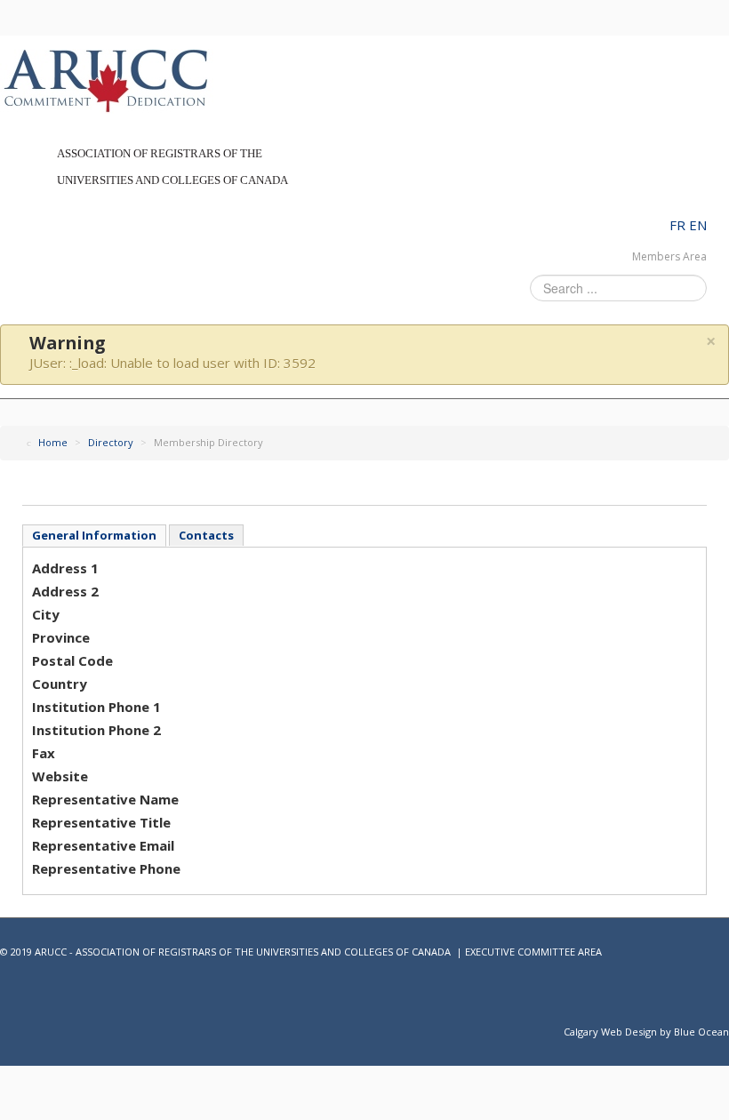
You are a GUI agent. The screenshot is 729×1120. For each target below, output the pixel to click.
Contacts (206, 535)
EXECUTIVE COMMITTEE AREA (533, 951)
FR (679, 225)
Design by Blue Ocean (677, 1031)
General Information (94, 535)
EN (698, 225)
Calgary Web (593, 1031)
